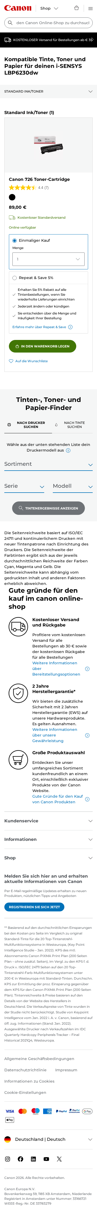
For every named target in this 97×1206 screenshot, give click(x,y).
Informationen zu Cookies (29, 1081)
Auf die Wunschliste (31, 361)
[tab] (28, 424)
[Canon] (17, 8)
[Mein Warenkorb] (76, 7)
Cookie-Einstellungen (25, 1092)
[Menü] (90, 7)
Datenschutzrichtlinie (25, 1070)
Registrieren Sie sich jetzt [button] (34, 907)
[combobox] (48, 22)
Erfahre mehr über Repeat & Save (39, 327)
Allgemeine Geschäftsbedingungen (39, 1058)
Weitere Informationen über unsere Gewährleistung (54, 735)
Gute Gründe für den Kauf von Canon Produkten (57, 799)
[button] (68, 450)
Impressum (66, 1070)
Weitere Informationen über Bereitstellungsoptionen (56, 669)
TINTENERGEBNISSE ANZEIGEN (51, 508)
